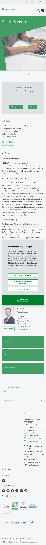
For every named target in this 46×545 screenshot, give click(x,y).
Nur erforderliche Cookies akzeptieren (23, 282)
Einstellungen (22, 289)
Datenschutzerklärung (23, 299)
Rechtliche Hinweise (23, 301)
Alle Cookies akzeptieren (23, 275)
